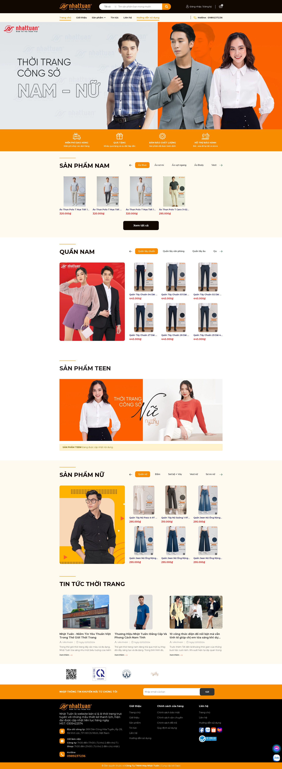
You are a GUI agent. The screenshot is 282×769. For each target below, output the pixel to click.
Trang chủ (65, 17)
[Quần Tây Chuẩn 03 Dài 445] (175, 277)
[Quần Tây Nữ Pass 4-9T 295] (143, 500)
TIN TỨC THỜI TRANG (92, 583)
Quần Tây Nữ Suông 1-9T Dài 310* (175, 517)
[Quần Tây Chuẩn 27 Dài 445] (143, 317)
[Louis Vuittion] (99, 674)
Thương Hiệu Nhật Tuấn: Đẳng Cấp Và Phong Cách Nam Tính (141, 635)
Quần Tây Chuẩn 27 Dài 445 (143, 335)
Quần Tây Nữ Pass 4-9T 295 (143, 517)
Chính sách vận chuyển (170, 717)
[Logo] (75, 6)
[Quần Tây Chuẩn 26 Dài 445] (175, 317)
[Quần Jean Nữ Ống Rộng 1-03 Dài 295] (143, 540)
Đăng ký (207, 6)
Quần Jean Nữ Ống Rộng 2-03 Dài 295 (208, 517)
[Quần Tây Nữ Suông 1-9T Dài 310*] (175, 500)
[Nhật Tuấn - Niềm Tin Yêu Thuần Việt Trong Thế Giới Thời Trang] (85, 612)
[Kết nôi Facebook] (202, 730)
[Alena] (141, 75)
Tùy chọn (75, 204)
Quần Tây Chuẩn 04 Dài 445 (143, 294)
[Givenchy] (127, 674)
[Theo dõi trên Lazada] (219, 730)
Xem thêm (64, 655)
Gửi (207, 692)
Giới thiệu (81, 17)
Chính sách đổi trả (167, 722)
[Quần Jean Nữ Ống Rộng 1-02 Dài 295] (175, 540)
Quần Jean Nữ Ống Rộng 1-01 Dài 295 (208, 558)
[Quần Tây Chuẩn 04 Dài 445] (143, 277)
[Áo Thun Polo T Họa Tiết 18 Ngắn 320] (141, 191)
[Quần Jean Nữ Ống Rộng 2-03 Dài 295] (208, 500)
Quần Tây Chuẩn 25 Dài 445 (208, 335)
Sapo (177, 765)
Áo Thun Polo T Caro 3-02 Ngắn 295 (174, 209)
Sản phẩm (98, 17)
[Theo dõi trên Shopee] (214, 730)
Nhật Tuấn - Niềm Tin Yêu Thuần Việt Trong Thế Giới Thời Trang (85, 635)
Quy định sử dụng (167, 727)
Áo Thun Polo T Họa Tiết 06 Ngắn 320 (108, 209)
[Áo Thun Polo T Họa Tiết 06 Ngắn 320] (108, 191)
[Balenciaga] (155, 674)
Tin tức (115, 17)
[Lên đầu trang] (277, 764)
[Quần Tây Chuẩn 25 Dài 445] (208, 317)
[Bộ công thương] (208, 738)
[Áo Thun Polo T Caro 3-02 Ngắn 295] (174, 191)
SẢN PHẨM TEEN (85, 368)
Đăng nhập (195, 6)
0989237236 (215, 17)
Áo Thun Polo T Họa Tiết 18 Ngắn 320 (141, 209)
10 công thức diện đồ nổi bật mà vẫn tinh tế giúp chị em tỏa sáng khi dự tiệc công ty (195, 635)
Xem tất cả (141, 225)
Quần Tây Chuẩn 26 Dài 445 (175, 335)
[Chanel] (71, 674)
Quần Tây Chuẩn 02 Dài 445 (208, 294)
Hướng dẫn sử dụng (148, 17)
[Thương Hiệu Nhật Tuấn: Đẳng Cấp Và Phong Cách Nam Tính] (141, 612)
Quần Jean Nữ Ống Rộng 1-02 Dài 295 (175, 558)
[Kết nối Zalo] (208, 730)
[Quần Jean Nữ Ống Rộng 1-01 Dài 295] (208, 540)
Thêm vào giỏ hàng (176, 204)
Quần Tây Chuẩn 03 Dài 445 (175, 294)
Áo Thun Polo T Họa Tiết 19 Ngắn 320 (74, 209)
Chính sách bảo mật (168, 712)
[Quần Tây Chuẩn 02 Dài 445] (208, 277)
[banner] (92, 301)
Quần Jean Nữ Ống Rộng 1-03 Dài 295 (143, 558)
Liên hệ (128, 17)
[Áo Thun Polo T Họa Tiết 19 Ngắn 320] (74, 191)
